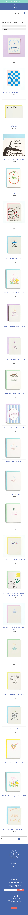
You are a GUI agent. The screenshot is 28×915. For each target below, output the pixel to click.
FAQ (14, 872)
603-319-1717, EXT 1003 (14, 883)
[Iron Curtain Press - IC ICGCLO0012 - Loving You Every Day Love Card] (14, 545)
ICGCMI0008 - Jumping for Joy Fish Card (14, 461)
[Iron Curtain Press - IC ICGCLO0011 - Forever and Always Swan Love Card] (14, 244)
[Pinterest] (14, 896)
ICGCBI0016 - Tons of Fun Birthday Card (14, 829)
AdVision (13, 901)
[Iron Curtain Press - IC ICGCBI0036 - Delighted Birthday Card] (14, 145)
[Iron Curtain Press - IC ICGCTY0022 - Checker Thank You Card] (14, 78)
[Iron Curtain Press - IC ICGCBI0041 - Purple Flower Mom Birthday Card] (14, 345)
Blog (14, 866)
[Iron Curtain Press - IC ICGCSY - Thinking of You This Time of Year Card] (14, 781)
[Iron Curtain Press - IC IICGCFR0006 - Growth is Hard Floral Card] (14, 278)
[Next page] (26, 839)
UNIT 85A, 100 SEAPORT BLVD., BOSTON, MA (14, 882)
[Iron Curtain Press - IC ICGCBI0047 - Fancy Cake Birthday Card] (14, 212)
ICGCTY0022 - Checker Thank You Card (14, 92)
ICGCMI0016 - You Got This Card (14, 60)
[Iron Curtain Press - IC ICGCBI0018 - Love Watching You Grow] (14, 513)
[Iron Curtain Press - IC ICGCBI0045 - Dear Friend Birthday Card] (14, 313)
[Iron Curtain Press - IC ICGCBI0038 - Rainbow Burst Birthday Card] (14, 648)
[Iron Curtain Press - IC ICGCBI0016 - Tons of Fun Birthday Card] (14, 815)
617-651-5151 (14, 886)
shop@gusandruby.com (14, 898)
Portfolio (14, 868)
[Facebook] (17, 896)
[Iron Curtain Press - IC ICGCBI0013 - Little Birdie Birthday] (14, 480)
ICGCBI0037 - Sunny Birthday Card (14, 762)
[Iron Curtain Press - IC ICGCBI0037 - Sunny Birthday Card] (14, 748)
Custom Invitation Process (14, 862)
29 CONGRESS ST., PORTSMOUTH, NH (14, 878)
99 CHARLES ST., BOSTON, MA (14, 885)
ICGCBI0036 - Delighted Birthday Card (14, 159)
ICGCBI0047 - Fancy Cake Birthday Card (14, 226)
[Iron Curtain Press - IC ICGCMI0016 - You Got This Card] (14, 46)
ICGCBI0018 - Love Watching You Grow (14, 527)
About (14, 869)
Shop (14, 865)
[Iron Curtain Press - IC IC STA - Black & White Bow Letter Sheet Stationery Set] (14, 111)
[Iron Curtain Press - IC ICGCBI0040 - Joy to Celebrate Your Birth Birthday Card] (14, 413)
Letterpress (14, 863)
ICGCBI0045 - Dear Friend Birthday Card (14, 327)
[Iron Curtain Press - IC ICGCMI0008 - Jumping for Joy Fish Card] (14, 447)
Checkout (17, 13)
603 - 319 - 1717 (14, 879)
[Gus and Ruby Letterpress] (14, 6)
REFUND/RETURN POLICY (14, 902)
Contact (14, 871)
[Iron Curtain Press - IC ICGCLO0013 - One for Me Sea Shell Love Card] (14, 614)
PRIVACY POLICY (19, 901)
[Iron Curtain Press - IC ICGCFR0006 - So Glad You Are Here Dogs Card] (14, 680)
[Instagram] (10, 896)
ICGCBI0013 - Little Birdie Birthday (14, 494)
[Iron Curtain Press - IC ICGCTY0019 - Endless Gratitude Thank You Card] (14, 178)
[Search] (21, 13)
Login (11, 13)
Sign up (20, 889)
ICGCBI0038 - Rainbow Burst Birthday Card (14, 662)
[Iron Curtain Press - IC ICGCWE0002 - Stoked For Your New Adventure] (14, 714)
